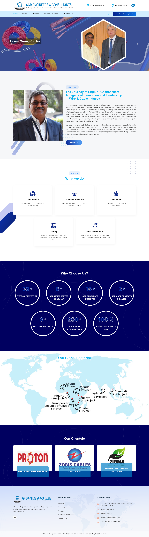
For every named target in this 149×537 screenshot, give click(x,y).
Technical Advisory (74, 200)
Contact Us (68, 14)
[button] (11, 44)
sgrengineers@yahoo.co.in (99, 5)
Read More (74, 142)
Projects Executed (51, 14)
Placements (116, 200)
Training (53, 232)
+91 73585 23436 (107, 513)
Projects (61, 511)
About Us (61, 503)
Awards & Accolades (66, 515)
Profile (24, 14)
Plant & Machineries (95, 232)
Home (15, 14)
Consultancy (33, 200)
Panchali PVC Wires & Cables (116, 471)
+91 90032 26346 (121, 5)
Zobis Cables (32, 471)
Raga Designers (101, 534)
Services (36, 14)
